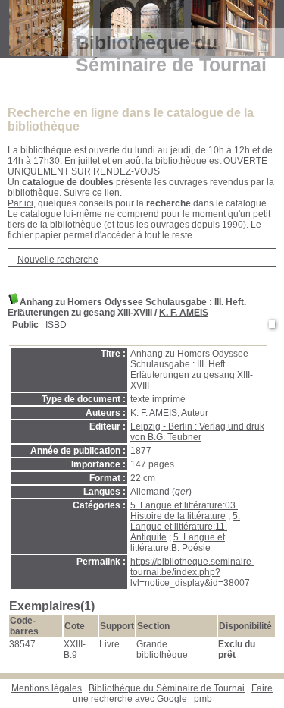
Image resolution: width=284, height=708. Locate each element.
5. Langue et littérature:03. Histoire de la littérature (184, 510)
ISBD (56, 324)
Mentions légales (46, 688)
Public (25, 324)
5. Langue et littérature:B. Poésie (177, 542)
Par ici (20, 203)
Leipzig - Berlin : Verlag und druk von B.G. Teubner (197, 431)
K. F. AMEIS (183, 312)
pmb (203, 699)
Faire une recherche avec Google (173, 693)
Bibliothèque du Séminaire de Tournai (167, 688)
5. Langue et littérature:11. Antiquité (185, 527)
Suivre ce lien (92, 192)
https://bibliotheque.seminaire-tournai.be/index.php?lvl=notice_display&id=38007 (192, 572)
